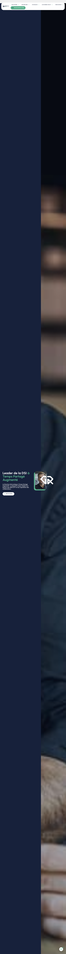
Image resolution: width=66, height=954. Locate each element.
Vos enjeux (35, 4)
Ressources (58, 4)
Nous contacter (19, 7)
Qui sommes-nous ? (46, 4)
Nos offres (14, 4)
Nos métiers (25, 4)
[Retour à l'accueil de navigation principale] (5, 6)
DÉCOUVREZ (9, 493)
